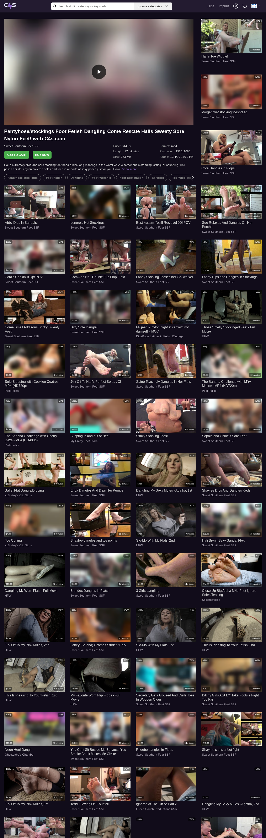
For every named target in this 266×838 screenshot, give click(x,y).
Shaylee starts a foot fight (220, 749)
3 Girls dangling (147, 590)
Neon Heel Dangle (18, 749)
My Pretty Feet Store (84, 441)
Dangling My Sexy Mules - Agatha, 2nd (230, 804)
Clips (210, 6)
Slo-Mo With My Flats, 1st (155, 645)
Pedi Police (12, 390)
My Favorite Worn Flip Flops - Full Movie (95, 697)
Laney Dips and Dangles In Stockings (229, 277)
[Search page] (10, 6)
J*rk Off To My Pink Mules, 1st (26, 804)
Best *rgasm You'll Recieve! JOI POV (163, 222)
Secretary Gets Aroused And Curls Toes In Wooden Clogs (165, 697)
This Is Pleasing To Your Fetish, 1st (31, 695)
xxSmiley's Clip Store (18, 495)
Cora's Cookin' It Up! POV (24, 277)
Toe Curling (13, 540)
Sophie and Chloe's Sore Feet (224, 436)
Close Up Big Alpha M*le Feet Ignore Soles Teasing (229, 593)
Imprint (224, 6)
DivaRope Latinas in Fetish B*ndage (159, 336)
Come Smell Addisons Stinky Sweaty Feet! (32, 329)
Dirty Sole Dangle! (83, 327)
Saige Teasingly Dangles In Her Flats (163, 381)
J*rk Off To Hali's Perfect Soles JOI (95, 381)
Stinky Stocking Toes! (152, 436)
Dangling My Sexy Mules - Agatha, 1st (164, 490)
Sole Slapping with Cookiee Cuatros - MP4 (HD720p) (32, 384)
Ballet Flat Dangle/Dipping (24, 490)
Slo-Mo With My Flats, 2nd (155, 540)
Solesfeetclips (211, 599)
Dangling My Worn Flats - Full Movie (31, 590)
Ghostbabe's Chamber (19, 754)
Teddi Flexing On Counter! (89, 804)
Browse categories (150, 6)
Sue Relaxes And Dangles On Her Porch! (227, 225)
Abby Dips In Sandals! (21, 222)
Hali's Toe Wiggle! (214, 56)
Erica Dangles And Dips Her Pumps (96, 490)
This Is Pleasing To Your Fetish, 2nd (228, 645)
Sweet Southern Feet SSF (21, 146)
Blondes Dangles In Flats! (89, 590)
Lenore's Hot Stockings (87, 222)
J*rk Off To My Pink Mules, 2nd (27, 645)
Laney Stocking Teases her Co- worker (164, 277)
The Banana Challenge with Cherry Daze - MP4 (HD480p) (31, 438)
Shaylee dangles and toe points (93, 540)
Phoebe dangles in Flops (154, 749)
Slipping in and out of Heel (90, 436)
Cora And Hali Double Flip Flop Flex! (97, 277)
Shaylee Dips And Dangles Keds (226, 490)
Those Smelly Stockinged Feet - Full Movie (229, 329)
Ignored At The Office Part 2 (156, 804)
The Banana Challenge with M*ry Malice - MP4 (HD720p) (226, 384)
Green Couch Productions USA (156, 809)
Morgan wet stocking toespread (224, 112)
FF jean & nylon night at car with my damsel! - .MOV (162, 329)
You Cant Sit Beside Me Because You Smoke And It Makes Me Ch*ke (98, 752)
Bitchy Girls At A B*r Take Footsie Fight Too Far (230, 697)
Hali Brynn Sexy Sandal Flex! (223, 540)
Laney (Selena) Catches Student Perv (98, 645)
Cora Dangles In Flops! (218, 168)
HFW (205, 336)
